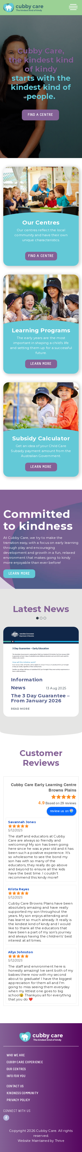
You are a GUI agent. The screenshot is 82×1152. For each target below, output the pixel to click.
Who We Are (16, 1055)
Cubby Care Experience (25, 1062)
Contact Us (15, 1086)
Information (27, 679)
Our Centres (16, 1069)
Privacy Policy (18, 1100)
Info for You (16, 1076)
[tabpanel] (41, 668)
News (18, 687)
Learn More (41, 364)
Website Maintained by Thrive (41, 1141)
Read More (20, 708)
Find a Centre (40, 115)
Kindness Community (22, 1093)
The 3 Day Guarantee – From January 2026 (40, 698)
